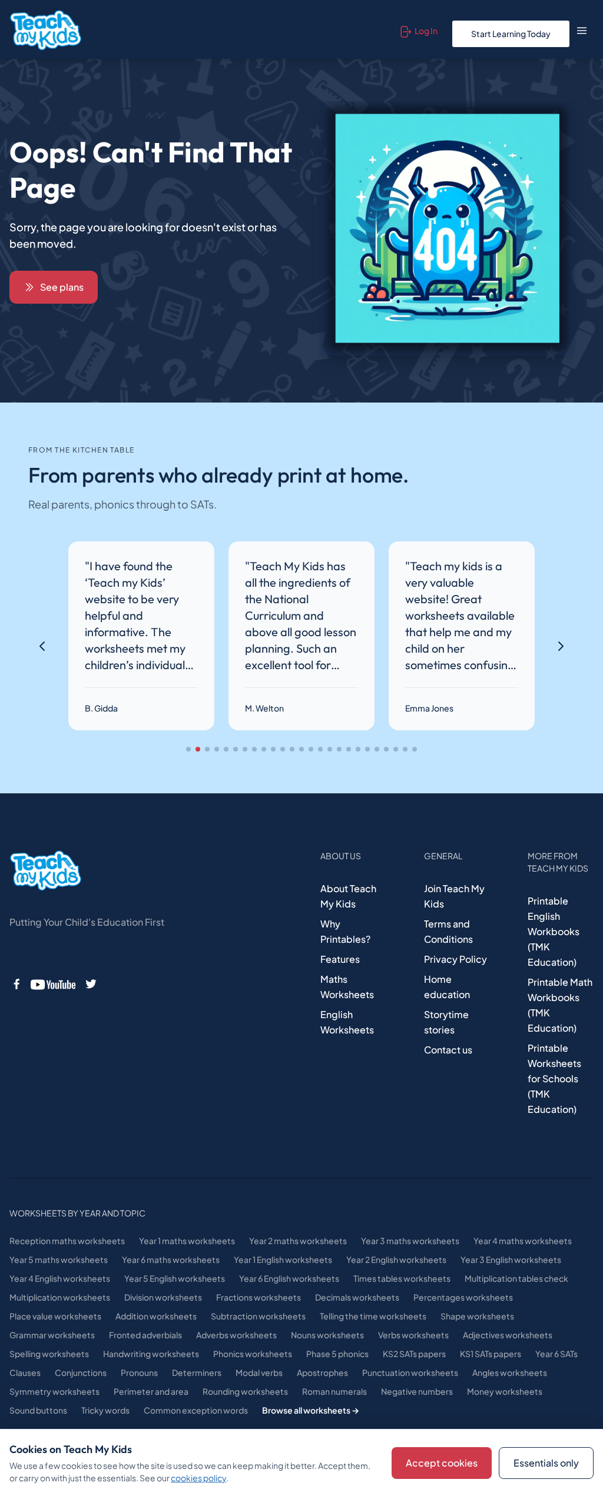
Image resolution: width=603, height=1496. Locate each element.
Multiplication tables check (516, 1278)
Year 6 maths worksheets (171, 1259)
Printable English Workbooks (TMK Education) (553, 931)
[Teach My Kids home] (45, 30)
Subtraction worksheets (258, 1316)
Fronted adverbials (145, 1334)
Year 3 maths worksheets (410, 1240)
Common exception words (196, 1410)
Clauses (25, 1372)
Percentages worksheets (463, 1297)
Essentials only (546, 1463)
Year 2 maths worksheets (298, 1240)
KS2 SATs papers (414, 1353)
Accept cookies (442, 1463)
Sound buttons (38, 1410)
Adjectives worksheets (507, 1334)
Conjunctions (81, 1372)
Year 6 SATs (556, 1353)
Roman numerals (334, 1391)
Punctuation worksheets (410, 1372)
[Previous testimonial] (42, 646)
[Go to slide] (188, 749)
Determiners (196, 1372)
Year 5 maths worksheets (58, 1259)
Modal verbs (259, 1372)
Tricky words (105, 1410)
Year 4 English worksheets (59, 1278)
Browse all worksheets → (310, 1410)
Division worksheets (163, 1297)
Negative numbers (417, 1391)
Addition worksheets (156, 1316)
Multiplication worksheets (59, 1297)
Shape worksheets (477, 1316)
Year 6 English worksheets (289, 1278)
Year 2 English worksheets (396, 1259)
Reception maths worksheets (67, 1240)
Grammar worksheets (52, 1334)
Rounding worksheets (245, 1391)
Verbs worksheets (413, 1334)
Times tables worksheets (401, 1278)
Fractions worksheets (258, 1297)
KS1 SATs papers (490, 1353)
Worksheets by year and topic (77, 1213)
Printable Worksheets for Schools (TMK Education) (554, 1078)
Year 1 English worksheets (283, 1259)
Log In (426, 30)
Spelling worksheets (49, 1353)
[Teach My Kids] (45, 871)
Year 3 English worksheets (510, 1259)
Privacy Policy (455, 959)
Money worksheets (504, 1391)
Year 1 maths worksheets (187, 1240)
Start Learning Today (511, 33)
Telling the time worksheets (373, 1316)
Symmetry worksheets (54, 1391)
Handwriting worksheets (151, 1353)
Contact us (448, 1049)
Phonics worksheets (252, 1353)
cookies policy (198, 1477)
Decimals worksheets (357, 1297)
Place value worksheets (55, 1316)
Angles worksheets (509, 1372)
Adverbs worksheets (236, 1334)
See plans (62, 287)
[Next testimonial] (560, 646)
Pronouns (139, 1372)
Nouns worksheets (327, 1334)
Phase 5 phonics (337, 1353)
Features (340, 959)
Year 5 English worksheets (174, 1278)
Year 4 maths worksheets (522, 1240)
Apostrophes (322, 1372)
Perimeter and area (151, 1391)
